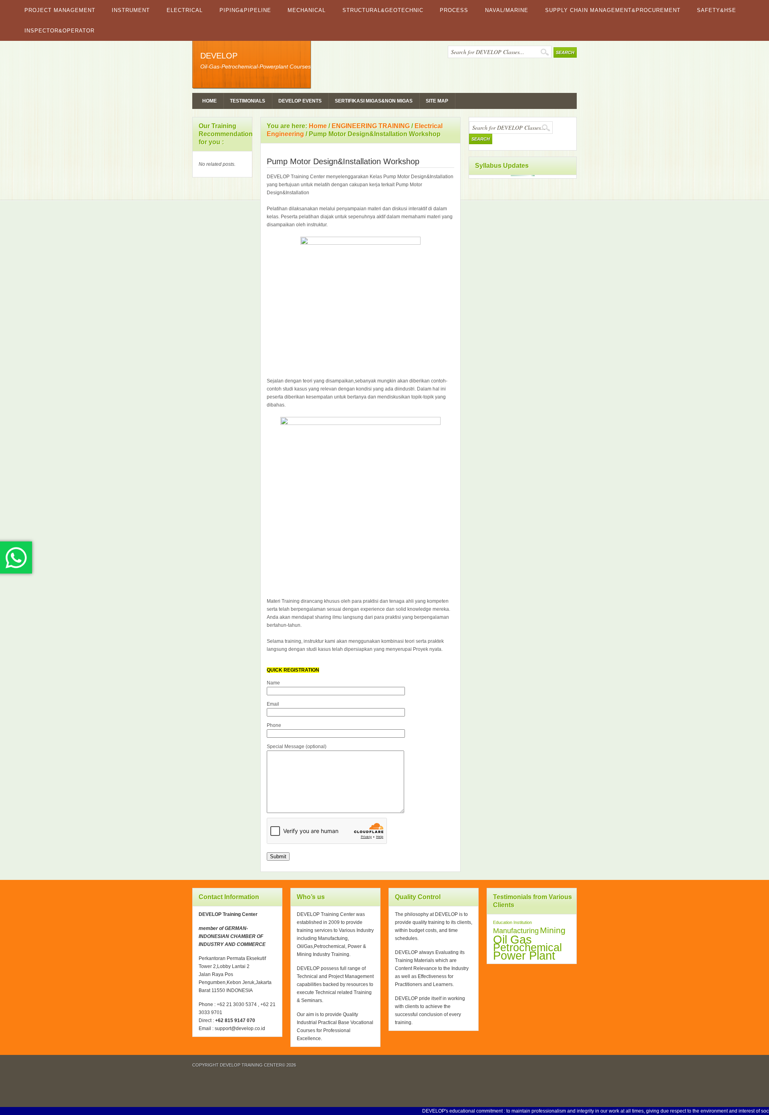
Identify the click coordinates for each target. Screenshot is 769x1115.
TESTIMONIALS (247, 101)
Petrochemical (527, 948)
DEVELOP (219, 55)
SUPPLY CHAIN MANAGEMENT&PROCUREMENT (612, 10)
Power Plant (524, 955)
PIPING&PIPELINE (245, 10)
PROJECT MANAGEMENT (59, 10)
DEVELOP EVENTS (300, 101)
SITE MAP (437, 101)
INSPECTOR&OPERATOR (59, 31)
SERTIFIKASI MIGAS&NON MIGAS (374, 101)
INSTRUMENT (131, 10)
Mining (553, 930)
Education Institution (512, 922)
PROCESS (454, 10)
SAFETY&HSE (716, 10)
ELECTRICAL (185, 10)
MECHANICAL (307, 10)
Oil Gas (512, 939)
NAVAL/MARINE (506, 10)
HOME (209, 101)
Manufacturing (516, 931)
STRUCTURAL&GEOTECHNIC (382, 10)
